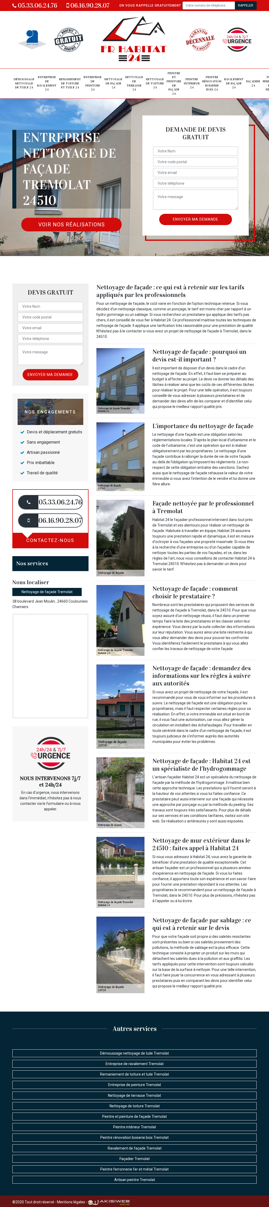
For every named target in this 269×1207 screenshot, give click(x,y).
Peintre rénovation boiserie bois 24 (211, 83)
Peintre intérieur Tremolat (134, 1127)
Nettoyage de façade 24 (113, 83)
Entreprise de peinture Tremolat (134, 1085)
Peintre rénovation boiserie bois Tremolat (134, 1137)
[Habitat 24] (134, 40)
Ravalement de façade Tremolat (135, 1148)
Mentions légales (71, 1202)
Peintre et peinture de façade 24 (174, 83)
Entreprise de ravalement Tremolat (135, 1064)
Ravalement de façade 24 (234, 83)
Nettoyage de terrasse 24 (134, 83)
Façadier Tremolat (135, 1159)
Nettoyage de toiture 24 (155, 83)
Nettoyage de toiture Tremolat (135, 1106)
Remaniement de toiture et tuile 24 (70, 83)
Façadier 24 (253, 83)
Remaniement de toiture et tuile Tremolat (134, 1074)
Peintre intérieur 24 (192, 83)
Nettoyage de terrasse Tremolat (134, 1095)
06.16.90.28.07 (89, 5)
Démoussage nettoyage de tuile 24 (24, 83)
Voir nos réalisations (71, 224)
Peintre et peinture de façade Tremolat (134, 1116)
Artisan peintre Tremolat (134, 1180)
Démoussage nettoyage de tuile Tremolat (134, 1053)
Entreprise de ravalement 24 (46, 83)
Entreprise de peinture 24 (93, 83)
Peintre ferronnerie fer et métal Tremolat (134, 1169)
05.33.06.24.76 (37, 5)
